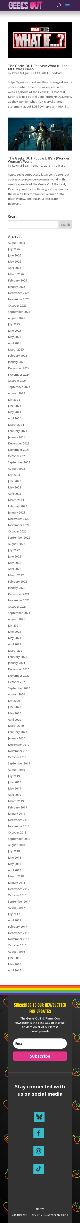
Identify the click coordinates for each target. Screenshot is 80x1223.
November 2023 (19, 450)
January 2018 (16, 882)
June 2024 (14, 406)
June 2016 (14, 958)
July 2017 (14, 914)
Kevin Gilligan (21, 73)
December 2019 (18, 745)
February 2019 (17, 807)
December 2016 (18, 933)
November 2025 (19, 299)
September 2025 (19, 312)
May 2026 (14, 261)
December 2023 (18, 443)
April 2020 (14, 719)
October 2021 (17, 606)
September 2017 (19, 901)
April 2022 (14, 569)
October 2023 (17, 456)
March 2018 (16, 876)
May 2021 (14, 638)
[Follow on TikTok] (38, 1169)
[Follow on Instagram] (38, 1151)
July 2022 (14, 550)
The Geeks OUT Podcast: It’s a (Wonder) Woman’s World (39, 160)
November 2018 (19, 826)
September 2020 (19, 688)
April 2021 (14, 644)
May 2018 (14, 864)
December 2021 (18, 594)
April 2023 (14, 494)
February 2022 (17, 581)
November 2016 (19, 939)
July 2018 (14, 851)
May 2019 (14, 788)
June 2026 (14, 255)
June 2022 (14, 556)
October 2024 (17, 381)
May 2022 (14, 563)
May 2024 (14, 412)
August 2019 (16, 770)
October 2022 (17, 531)
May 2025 (14, 337)
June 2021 (14, 631)
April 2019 (14, 795)
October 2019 (17, 757)
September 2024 (19, 387)
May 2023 (14, 487)
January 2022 (16, 588)
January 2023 (16, 512)
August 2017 (16, 908)
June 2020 (14, 707)
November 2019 (19, 751)
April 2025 (14, 343)
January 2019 (16, 813)
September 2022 (19, 537)
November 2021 (19, 600)
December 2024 (18, 368)
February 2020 (17, 732)
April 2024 (14, 418)
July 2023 (14, 475)
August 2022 (16, 544)
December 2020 (18, 669)
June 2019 (14, 782)
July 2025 (14, 324)
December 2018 (18, 820)
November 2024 (19, 374)
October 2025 (17, 305)
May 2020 (14, 713)
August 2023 (16, 469)
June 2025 (14, 330)
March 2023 (16, 500)
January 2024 (16, 437)
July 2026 (14, 249)
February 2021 (17, 657)
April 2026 (14, 268)
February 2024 (17, 431)
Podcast (57, 73)
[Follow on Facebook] (38, 1133)
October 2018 (17, 832)
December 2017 (18, 889)
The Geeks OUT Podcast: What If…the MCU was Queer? (37, 67)
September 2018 (19, 839)
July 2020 (14, 701)
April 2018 (14, 870)
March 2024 (16, 425)
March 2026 (16, 274)
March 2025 (16, 349)
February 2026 (17, 280)
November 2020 (19, 675)
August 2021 (16, 619)
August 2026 (16, 243)
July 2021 (14, 625)
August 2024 (16, 393)
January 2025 (16, 362)
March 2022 (16, 575)
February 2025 (17, 355)
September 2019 (19, 763)
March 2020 (16, 726)
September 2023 (19, 462)
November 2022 (19, 525)
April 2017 (14, 920)
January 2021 (16, 663)
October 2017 (17, 895)
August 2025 (16, 318)
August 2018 (16, 845)
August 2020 (16, 694)
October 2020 (17, 682)
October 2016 (17, 945)
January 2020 (16, 738)
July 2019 (14, 776)
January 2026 (16, 287)
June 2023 (14, 481)
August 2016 (16, 952)
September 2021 (19, 613)
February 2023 (17, 506)
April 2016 (14, 970)
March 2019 (16, 801)
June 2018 (14, 857)
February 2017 (17, 926)
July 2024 (14, 399)
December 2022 (18, 519)
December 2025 (18, 293)
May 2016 (14, 964)
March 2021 (16, 650)
